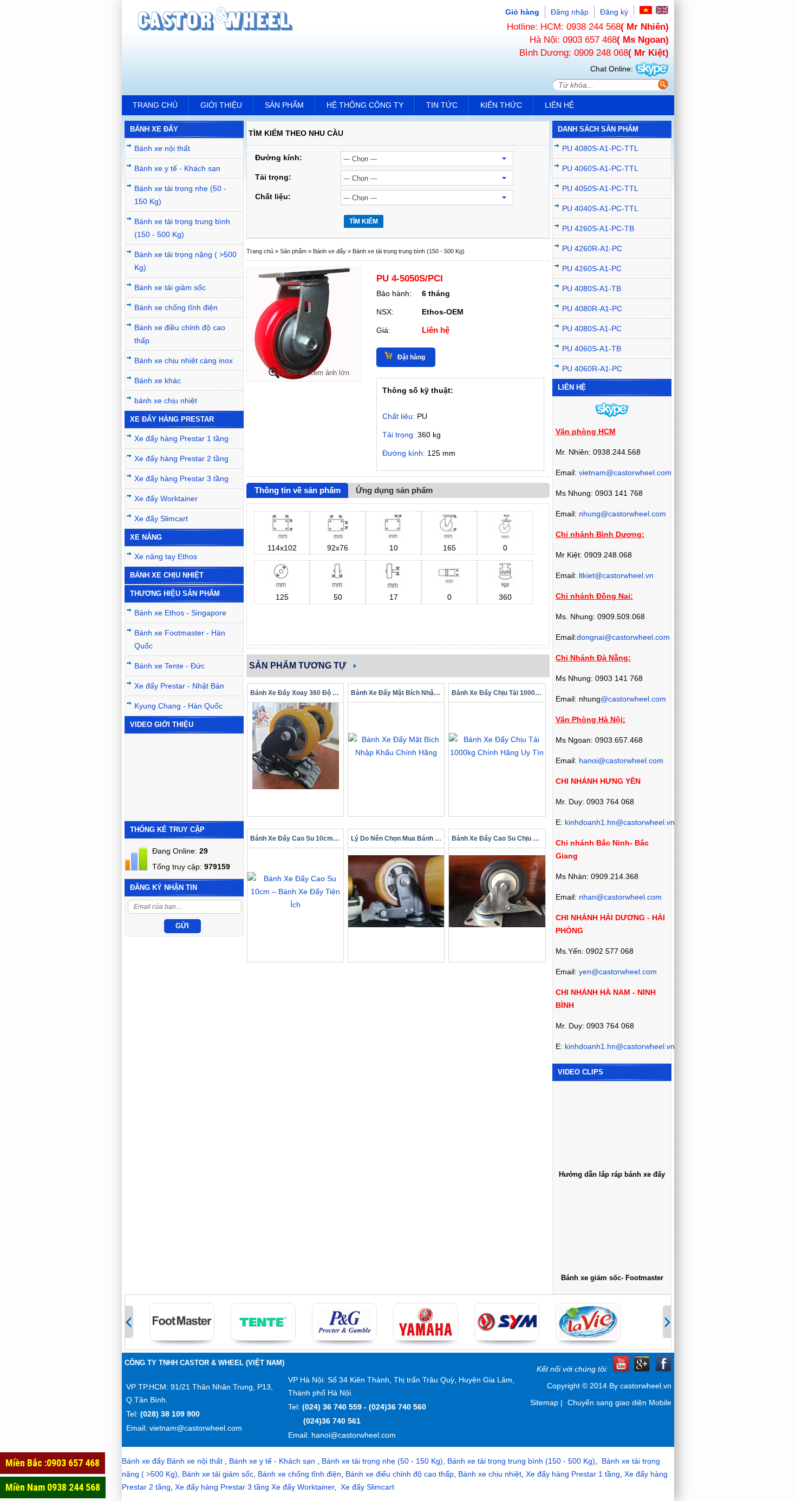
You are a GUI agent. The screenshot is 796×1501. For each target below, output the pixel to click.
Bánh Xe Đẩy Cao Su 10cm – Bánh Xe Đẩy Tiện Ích (295, 838)
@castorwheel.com (633, 698)
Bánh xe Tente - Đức (169, 665)
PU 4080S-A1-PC (592, 328)
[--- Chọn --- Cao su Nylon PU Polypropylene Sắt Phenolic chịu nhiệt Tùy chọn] (437, 197)
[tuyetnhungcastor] (652, 68)
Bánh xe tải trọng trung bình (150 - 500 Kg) (182, 228)
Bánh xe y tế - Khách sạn (177, 168)
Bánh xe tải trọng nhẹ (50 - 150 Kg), (383, 1461)
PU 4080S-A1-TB (591, 288)
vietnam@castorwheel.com (625, 472)
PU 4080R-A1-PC (592, 308)
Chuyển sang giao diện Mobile (619, 1402)
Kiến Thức (501, 105)
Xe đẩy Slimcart (161, 518)
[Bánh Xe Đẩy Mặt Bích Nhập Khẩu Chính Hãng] (396, 746)
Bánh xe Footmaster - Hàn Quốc (179, 639)
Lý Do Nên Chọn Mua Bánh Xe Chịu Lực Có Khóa (396, 838)
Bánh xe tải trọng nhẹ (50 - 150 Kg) (180, 195)
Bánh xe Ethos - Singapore (180, 612)
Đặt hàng (411, 357)
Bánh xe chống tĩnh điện (176, 307)
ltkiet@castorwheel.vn (616, 575)
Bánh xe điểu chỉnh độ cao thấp (399, 1474)
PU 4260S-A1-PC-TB (598, 228)
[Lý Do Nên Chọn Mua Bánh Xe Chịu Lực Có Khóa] (396, 891)
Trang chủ (155, 105)
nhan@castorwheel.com (620, 897)
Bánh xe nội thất (162, 148)
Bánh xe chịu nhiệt (489, 1474)
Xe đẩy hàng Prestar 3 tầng (181, 478)
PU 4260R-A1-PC (592, 248)
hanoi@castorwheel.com (621, 760)
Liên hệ (559, 105)
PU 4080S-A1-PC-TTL (600, 148)
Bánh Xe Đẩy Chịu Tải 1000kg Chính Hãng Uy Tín (497, 693)
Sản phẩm (284, 105)
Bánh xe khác (157, 380)
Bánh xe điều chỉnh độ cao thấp (179, 334)
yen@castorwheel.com (618, 971)
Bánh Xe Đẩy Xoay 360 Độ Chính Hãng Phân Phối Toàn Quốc (295, 693)
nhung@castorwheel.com (622, 513)
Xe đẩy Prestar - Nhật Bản (179, 685)
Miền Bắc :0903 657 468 (52, 1463)
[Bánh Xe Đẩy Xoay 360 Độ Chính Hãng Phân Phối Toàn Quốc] (295, 746)
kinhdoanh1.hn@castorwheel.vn (620, 822)
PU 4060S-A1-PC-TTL (600, 168)
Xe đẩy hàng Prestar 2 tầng (181, 458)
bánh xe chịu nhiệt (165, 400)
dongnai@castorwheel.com (623, 637)
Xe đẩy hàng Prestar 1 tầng (181, 438)
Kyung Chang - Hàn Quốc (178, 706)
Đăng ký (614, 12)
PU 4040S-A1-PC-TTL (600, 208)
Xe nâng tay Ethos (165, 556)
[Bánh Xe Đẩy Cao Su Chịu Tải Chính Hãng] (497, 891)
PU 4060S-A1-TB (591, 348)
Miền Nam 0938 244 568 (52, 1487)
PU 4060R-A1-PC (592, 368)
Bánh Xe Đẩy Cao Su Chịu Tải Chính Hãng (497, 838)
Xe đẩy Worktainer (166, 498)
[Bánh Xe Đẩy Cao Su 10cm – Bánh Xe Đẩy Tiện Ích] (295, 891)
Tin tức (442, 105)
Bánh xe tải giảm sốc (170, 287)
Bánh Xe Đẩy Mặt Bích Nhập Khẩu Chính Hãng (396, 693)
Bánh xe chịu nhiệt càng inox (183, 360)
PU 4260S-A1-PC (592, 268)
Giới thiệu (221, 105)
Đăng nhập (570, 12)
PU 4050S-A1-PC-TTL (600, 188)
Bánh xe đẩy (329, 251)
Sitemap (544, 1402)
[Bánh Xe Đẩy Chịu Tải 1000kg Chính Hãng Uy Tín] (497, 746)
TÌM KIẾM (363, 221)
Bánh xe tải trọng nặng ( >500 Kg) (185, 261)
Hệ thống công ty (365, 105)
